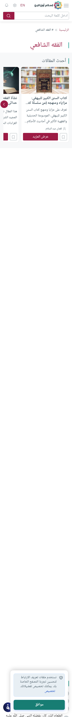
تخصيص (50, 691)
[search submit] (8, 16)
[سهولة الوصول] (14, 5)
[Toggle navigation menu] (66, 5)
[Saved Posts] (6, 5)
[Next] (4, 104)
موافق (39, 705)
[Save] (63, 136)
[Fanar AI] (8, 707)
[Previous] (68, 104)
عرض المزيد (41, 137)
